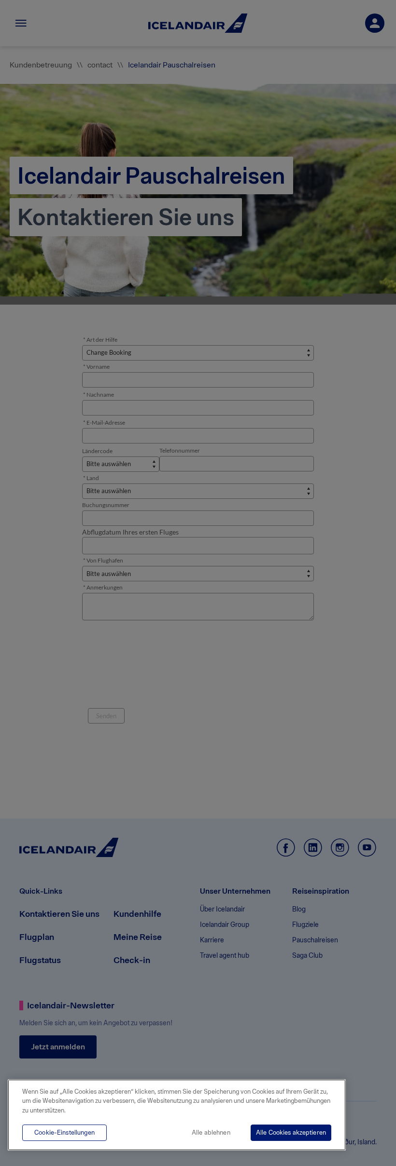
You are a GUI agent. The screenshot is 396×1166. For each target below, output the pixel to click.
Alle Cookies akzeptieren (291, 1132)
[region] (177, 1115)
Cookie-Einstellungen (64, 1132)
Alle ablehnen (211, 1132)
